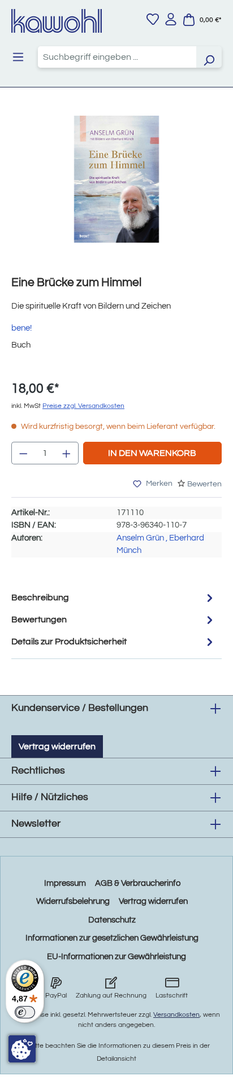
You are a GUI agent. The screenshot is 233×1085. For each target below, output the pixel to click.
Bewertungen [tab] (39, 619)
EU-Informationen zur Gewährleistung (116, 956)
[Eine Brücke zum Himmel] (116, 179)
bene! (21, 328)
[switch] (25, 1012)
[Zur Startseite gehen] (56, 21)
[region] (116, 190)
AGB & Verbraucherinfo (137, 883)
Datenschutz (112, 920)
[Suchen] (209, 57)
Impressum (65, 883)
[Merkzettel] (152, 19)
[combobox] (117, 57)
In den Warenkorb (152, 453)
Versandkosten (176, 1014)
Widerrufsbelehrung (73, 901)
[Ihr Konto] (171, 19)
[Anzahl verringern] (23, 453)
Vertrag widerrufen (57, 746)
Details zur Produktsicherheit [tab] (69, 641)
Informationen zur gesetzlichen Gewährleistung (112, 938)
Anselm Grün (140, 538)
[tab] (113, 598)
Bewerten (204, 484)
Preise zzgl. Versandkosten (83, 406)
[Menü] (18, 57)
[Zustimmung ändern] (22, 1048)
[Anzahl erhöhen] (67, 453)
